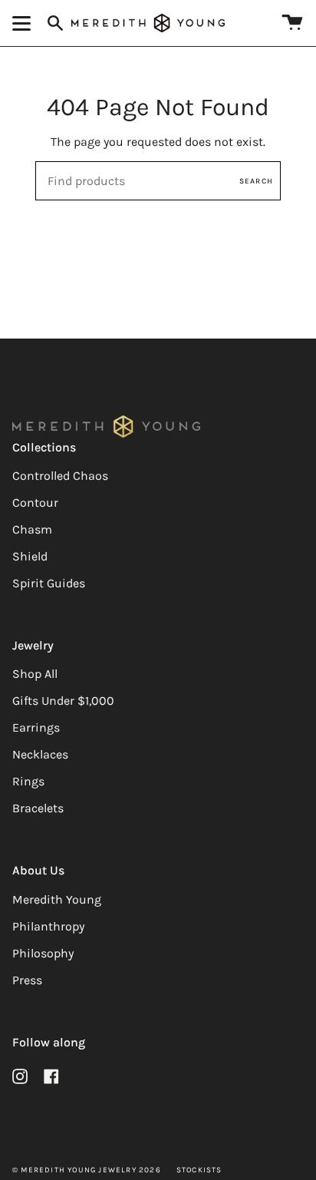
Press (27, 980)
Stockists (199, 1170)
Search (256, 181)
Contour (35, 502)
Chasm (32, 529)
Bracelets (38, 808)
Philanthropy (48, 926)
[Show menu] (23, 23)
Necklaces (40, 754)
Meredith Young (56, 899)
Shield (30, 556)
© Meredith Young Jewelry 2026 (86, 1170)
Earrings (36, 727)
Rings (28, 781)
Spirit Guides (48, 583)
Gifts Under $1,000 (63, 700)
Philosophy (43, 953)
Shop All (35, 673)
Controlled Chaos (60, 475)
